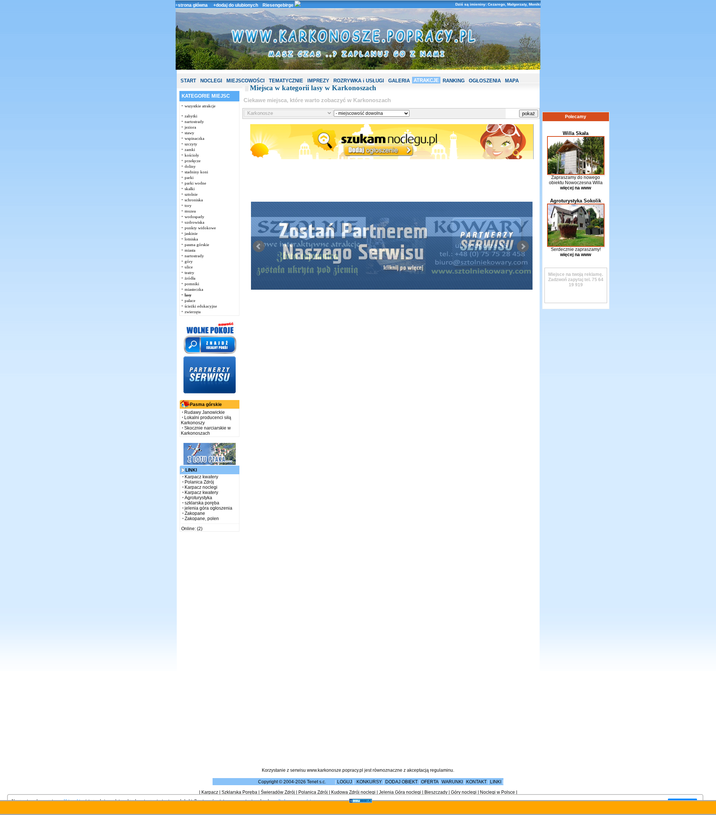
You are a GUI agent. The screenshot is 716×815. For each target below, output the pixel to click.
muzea (190, 211)
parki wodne (195, 183)
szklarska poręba (202, 503)
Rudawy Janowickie (204, 412)
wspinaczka (194, 138)
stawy (189, 132)
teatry (189, 272)
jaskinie (191, 233)
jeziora (190, 127)
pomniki (192, 283)
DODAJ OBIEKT (401, 781)
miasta (190, 250)
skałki (190, 188)
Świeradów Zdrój (278, 792)
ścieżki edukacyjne (201, 306)
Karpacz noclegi (201, 487)
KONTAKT (476, 781)
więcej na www (575, 188)
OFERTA (429, 781)
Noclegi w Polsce (497, 792)
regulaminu (441, 770)
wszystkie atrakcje (200, 106)
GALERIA (399, 81)
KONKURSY (369, 781)
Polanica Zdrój (199, 482)
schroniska (194, 200)
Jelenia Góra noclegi (400, 792)
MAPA (512, 81)
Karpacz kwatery (201, 476)
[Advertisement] (209, 649)
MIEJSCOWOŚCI (245, 81)
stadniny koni (196, 172)
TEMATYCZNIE (286, 81)
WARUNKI (452, 781)
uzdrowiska (194, 222)
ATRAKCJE (426, 80)
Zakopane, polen (202, 518)
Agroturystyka (198, 497)
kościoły (192, 155)
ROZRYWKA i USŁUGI (358, 81)
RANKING (454, 81)
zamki (190, 149)
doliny (190, 166)
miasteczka (194, 289)
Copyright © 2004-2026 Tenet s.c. (292, 781)
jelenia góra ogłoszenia (208, 508)
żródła (190, 278)
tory (188, 205)
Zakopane (195, 513)
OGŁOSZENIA (485, 81)
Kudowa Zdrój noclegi (353, 792)
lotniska (191, 239)
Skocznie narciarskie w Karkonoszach (206, 430)
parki (189, 177)
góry (189, 261)
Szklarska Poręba (239, 792)
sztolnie (191, 194)
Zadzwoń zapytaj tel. (575, 277)
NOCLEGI (211, 81)
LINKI (495, 781)
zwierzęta (193, 311)
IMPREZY (318, 81)
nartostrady (194, 121)
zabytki (191, 116)
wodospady (194, 216)
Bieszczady (436, 792)
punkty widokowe (200, 228)
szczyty (191, 144)
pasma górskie (197, 244)
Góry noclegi (464, 792)
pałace (190, 300)
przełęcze (193, 160)
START (188, 81)
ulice (189, 267)
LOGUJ (344, 781)
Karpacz (209, 792)
